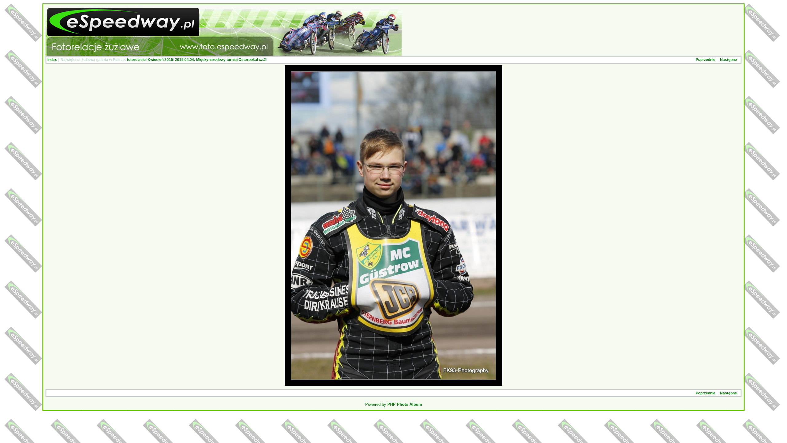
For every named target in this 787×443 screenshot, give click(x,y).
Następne (728, 60)
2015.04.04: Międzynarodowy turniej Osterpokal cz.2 (220, 60)
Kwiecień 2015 (160, 60)
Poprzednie (705, 60)
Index (52, 60)
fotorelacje (136, 60)
